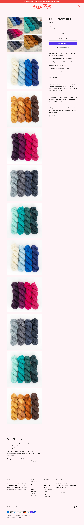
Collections (34, 485)
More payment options (63, 47)
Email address (61, 490)
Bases (32, 489)
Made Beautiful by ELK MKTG (14, 517)
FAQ (45, 483)
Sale (32, 487)
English (9, 507)
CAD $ (16, 507)
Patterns (33, 491)
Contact (33, 496)
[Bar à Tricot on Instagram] (76, 507)
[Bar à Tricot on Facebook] (74, 507)
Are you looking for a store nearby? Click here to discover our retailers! (42, 1)
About (33, 493)
